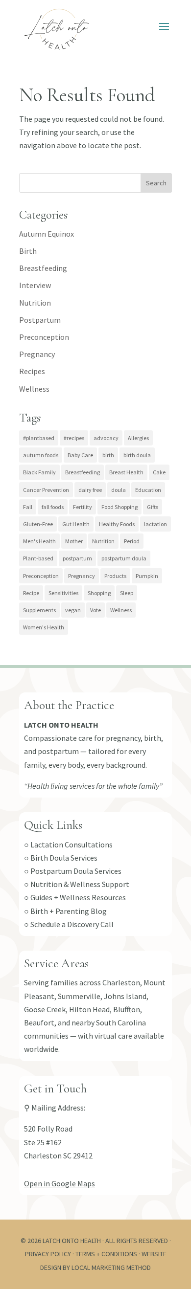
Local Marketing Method (111, 1267)
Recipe (31, 593)
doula (118, 489)
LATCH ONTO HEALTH (61, 725)
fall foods (53, 507)
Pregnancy (37, 354)
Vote (95, 610)
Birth (28, 251)
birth (108, 455)
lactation (155, 524)
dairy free (90, 489)
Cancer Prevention (46, 489)
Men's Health (39, 541)
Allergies (138, 438)
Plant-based (38, 558)
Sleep (126, 593)
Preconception (44, 337)
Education (148, 489)
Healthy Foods (117, 524)
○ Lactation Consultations (68, 844)
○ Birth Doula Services (60, 858)
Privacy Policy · (50, 1253)
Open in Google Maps (59, 1183)
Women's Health (43, 627)
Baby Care (80, 455)
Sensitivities (63, 593)
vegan (73, 610)
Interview (35, 285)
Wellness (34, 389)
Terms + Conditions (106, 1253)
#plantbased (38, 438)
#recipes (74, 438)
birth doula (137, 455)
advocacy (106, 438)
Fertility (82, 507)
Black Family (39, 472)
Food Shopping (119, 507)
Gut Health (76, 524)
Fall (27, 507)
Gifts (152, 507)
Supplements (39, 610)
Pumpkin (147, 575)
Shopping (99, 593)
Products (115, 575)
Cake (159, 472)
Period (132, 541)
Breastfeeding (43, 268)
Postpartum (40, 320)
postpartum (77, 558)
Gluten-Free (38, 524)
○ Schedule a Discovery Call (69, 924)
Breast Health (126, 472)
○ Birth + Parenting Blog (65, 911)
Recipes (32, 371)
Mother (74, 541)
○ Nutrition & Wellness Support (76, 884)
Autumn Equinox (46, 234)
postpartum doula (123, 558)
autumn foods (40, 455)
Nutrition (35, 303)
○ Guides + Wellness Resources (75, 897)
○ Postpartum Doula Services (72, 871)
